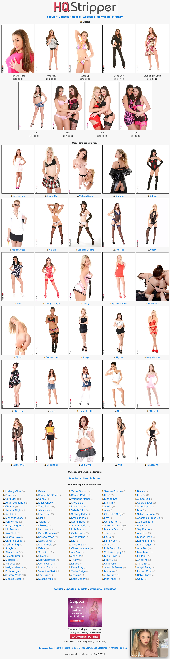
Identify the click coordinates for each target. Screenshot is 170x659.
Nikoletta (43, 525)
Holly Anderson (14, 567)
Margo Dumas (153, 357)
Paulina (9, 495)
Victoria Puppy (112, 552)
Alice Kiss (44, 510)
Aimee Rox (143, 498)
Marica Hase (144, 536)
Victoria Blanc (86, 196)
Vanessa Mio (153, 465)
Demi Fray (77, 567)
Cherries (119, 196)
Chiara (42, 555)
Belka (41, 491)
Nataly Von (110, 540)
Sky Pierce (143, 529)
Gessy (86, 303)
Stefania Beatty (113, 567)
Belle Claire (153, 303)
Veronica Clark (47, 571)
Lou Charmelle (46, 559)
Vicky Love (143, 506)
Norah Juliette (86, 411)
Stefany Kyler (79, 514)
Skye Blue (77, 502)
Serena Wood (46, 536)
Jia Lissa (10, 563)
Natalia (52, 249)
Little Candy (78, 578)
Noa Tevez (143, 552)
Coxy (140, 578)
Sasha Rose (78, 521)
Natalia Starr (78, 506)
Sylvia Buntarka (119, 303)
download (103, 16)
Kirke (107, 495)
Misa (140, 525)
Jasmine (76, 574)
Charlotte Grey (113, 514)
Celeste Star (12, 555)
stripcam (117, 16)
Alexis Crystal (18, 249)
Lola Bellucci (111, 548)
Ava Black (11, 533)
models (76, 16)
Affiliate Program (119, 648)
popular (52, 16)
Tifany (75, 559)
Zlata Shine (45, 506)
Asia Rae (142, 533)
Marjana (109, 571)
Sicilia (19, 357)
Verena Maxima (113, 525)
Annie (107, 544)
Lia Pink (141, 555)
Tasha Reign (78, 571)
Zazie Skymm (79, 491)
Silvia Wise (77, 544)
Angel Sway (144, 567)
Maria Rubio (45, 544)
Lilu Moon (11, 529)
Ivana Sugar (144, 544)
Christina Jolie (13, 540)
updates (64, 16)
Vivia (119, 465)
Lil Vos (75, 563)
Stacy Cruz (11, 552)
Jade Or (76, 555)
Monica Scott (13, 578)
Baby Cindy (144, 574)
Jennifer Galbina (86, 249)
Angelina (119, 249)
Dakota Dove (13, 536)
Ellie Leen (18, 411)
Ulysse (119, 357)
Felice (41, 548)
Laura (107, 536)
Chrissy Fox (111, 521)
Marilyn (108, 502)
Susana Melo (46, 578)
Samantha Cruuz (48, 495)
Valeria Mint (19, 465)
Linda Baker (52, 465)
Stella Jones (78, 517)
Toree (107, 533)
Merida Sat (110, 498)
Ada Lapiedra (145, 521)
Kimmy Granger (52, 303)
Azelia (107, 506)
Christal (9, 506)
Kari (19, 303)
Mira (139, 510)
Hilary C (108, 559)
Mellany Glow (13, 491)
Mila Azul (153, 411)
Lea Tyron (44, 574)
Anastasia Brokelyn (148, 517)
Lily (73, 540)
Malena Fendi (112, 529)
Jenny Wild (12, 521)
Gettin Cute (45, 563)
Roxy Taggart (13, 525)
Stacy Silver (45, 540)
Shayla (9, 548)
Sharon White (13, 574)
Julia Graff (110, 574)
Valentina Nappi (80, 498)
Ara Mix (75, 552)
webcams (89, 16)
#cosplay (73, 478)
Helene (141, 495)
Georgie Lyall (144, 502)
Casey (153, 249)
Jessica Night (13, 510)
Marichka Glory (14, 517)
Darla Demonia (47, 533)
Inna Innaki (110, 578)
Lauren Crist (144, 571)
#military (84, 478)
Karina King (12, 544)
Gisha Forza (78, 533)
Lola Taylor (77, 529)
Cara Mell (11, 498)
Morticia (10, 559)
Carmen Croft (52, 357)
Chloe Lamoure (80, 548)
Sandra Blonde (113, 491)
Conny (42, 498)
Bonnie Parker (79, 495)
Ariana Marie (78, 525)
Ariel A (9, 514)
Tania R (141, 563)
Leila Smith (86, 465)
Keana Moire (144, 540)
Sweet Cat (52, 196)
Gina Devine (19, 196)
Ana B (52, 411)
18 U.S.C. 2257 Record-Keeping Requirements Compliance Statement (73, 648)
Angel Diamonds (15, 502)
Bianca (141, 491)
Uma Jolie (110, 563)
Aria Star (142, 548)
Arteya (86, 357)
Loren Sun (44, 514)
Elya (106, 517)
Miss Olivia (110, 555)
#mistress (95, 478)
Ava (106, 510)
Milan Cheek (45, 502)
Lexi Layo (43, 529)
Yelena (42, 521)
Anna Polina (78, 536)
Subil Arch (44, 552)
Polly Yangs (12, 571)
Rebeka (153, 196)
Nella (119, 411)
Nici (40, 517)
